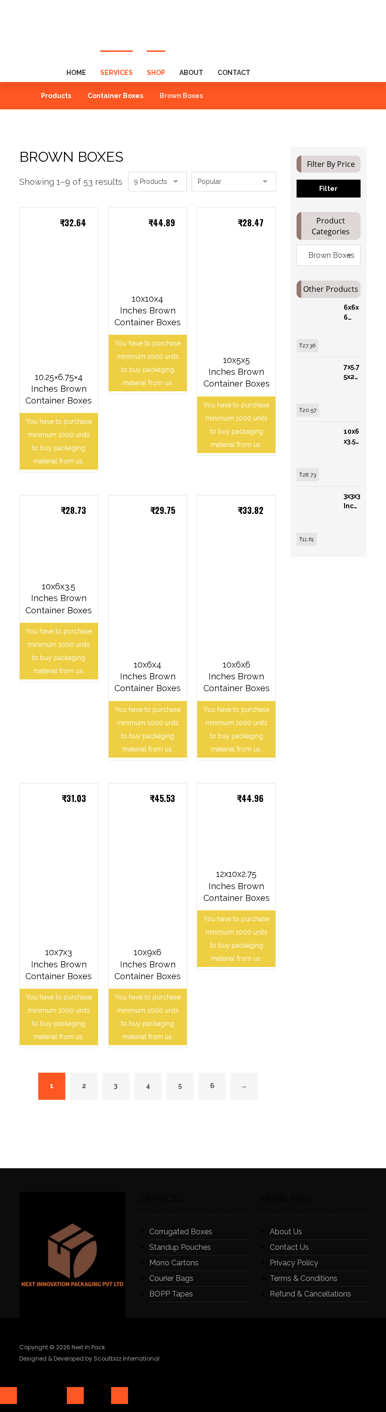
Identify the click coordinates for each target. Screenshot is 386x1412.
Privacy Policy (294, 1262)
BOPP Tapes (171, 1293)
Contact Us (289, 1247)
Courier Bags (171, 1278)
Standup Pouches (180, 1247)
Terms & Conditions (304, 1278)
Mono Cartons (174, 1262)
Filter (328, 188)
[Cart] (356, 49)
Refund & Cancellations (310, 1293)
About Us (286, 1231)
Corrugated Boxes (180, 1231)
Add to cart (63, 422)
